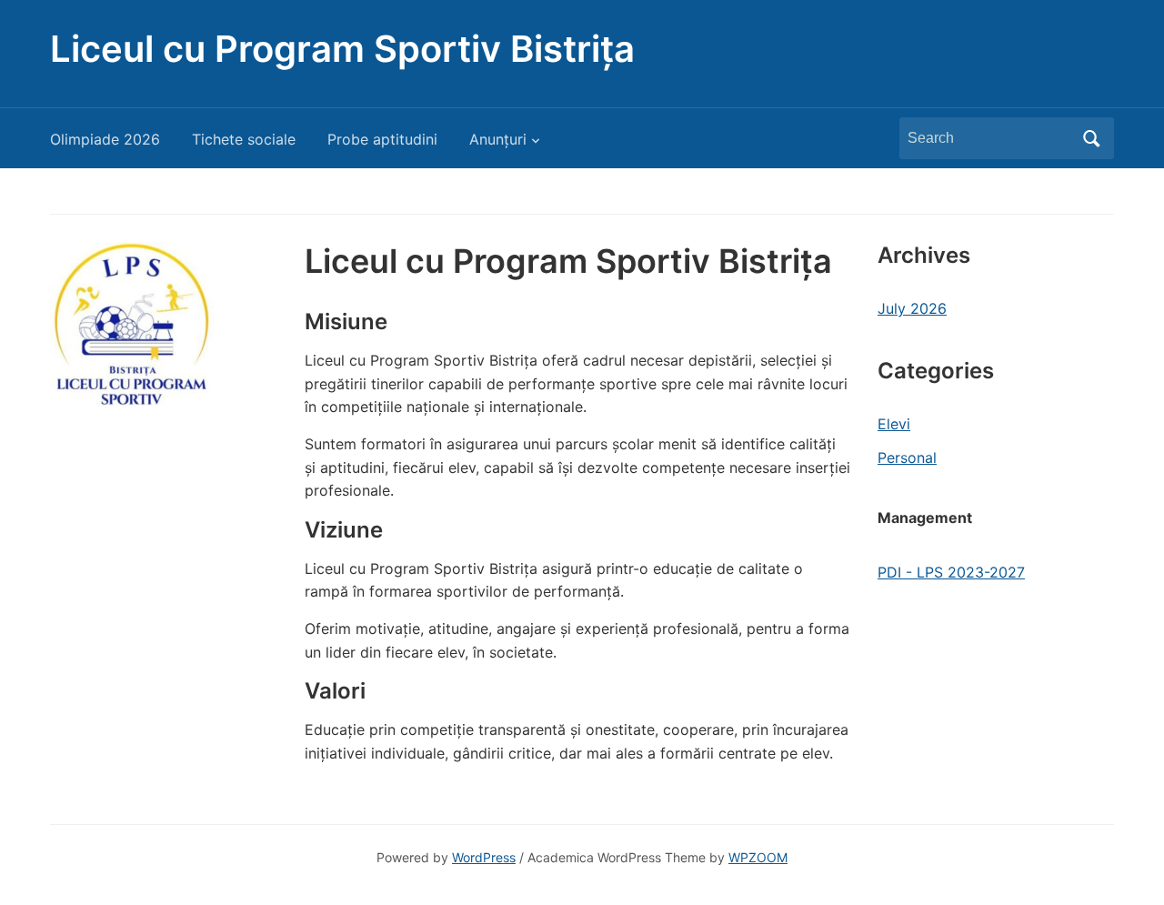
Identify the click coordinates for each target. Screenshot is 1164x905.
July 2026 (912, 308)
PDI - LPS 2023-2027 (951, 572)
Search (1091, 138)
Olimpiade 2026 (105, 139)
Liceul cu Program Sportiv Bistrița (342, 48)
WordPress (484, 857)
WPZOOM (758, 857)
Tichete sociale (244, 139)
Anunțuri (498, 139)
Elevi (894, 424)
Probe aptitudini (382, 139)
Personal (907, 457)
